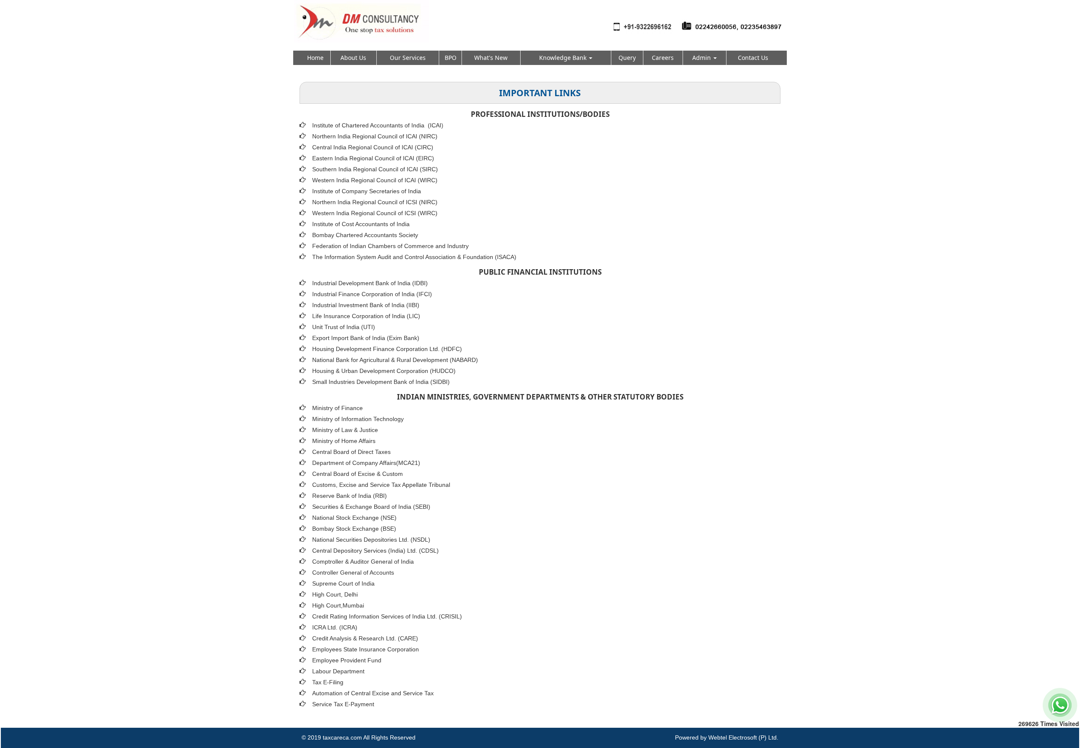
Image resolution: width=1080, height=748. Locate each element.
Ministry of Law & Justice (345, 430)
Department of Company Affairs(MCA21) (366, 462)
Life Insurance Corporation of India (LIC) (366, 316)
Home (315, 58)
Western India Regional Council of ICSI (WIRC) (374, 213)
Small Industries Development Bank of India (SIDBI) (381, 381)
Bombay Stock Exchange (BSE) (354, 528)
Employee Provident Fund (346, 660)
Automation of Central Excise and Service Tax (373, 693)
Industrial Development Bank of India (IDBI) (370, 283)
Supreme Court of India (343, 583)
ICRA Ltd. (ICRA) (334, 627)
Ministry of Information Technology (358, 419)
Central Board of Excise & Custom (357, 473)
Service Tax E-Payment (343, 704)
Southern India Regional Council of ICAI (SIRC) (375, 169)
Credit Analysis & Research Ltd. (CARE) (365, 638)
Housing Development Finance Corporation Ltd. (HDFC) (387, 349)
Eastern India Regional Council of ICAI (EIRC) (373, 158)
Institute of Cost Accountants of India (361, 224)
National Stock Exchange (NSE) (354, 517)
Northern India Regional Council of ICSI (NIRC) (374, 202)
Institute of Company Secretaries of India (366, 191)
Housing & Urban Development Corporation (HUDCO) (384, 370)
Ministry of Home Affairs (343, 440)
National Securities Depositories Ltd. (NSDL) (371, 539)
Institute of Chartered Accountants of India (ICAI (376, 125)
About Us (353, 58)
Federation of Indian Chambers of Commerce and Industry (390, 246)
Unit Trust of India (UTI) (343, 327)
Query (627, 58)
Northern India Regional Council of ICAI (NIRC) (374, 136)
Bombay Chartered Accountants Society (365, 235)
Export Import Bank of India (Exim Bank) (365, 338)
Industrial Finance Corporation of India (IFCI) (372, 294)
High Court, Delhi (335, 594)
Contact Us (753, 58)
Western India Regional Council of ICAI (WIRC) (374, 180)
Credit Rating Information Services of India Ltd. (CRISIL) (387, 616)
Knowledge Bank (563, 58)
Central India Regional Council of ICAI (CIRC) (372, 147)
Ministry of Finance (337, 408)
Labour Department (338, 671)
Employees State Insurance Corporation (365, 649)
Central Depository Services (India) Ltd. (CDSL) (375, 550)
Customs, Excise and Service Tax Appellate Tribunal (381, 484)
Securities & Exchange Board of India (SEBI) (371, 506)
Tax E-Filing (327, 682)
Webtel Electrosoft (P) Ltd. (743, 737)
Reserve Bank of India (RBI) (349, 495)
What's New (491, 58)
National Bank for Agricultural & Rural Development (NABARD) (395, 359)
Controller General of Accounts (353, 572)
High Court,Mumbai (338, 605)
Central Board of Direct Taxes (351, 451)
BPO (450, 58)
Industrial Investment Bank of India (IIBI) (365, 305)
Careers (663, 58)
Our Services (408, 58)
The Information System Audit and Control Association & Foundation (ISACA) (414, 257)
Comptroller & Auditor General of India (363, 561)
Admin (702, 58)
